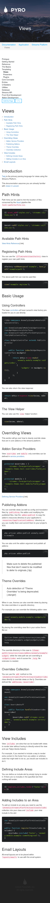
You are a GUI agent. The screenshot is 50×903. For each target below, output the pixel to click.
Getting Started (8, 61)
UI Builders (6, 84)
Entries (5, 82)
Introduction (9, 116)
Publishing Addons (13, 144)
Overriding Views (11, 138)
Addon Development (10, 97)
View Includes (9, 153)
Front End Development (11, 95)
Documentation (9, 44)
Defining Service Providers (12, 496)
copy (45, 210)
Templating (6, 69)
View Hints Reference (10, 243)
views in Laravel (12, 186)
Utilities (5, 87)
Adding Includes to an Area (16, 159)
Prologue (5, 59)
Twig (4, 176)
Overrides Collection (13, 150)
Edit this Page (8, 101)
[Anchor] (24, 171)
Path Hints (8, 120)
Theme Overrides (12, 147)
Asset (18, 202)
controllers (14, 310)
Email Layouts (9, 162)
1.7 (18, 101)
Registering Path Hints (14, 126)
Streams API (7, 92)
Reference (6, 64)
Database (6, 90)
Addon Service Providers (15, 141)
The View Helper (12, 135)
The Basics (6, 66)
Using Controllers (12, 132)
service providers (17, 456)
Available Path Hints (13, 123)
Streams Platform (39, 44)
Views (5, 72)
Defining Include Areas (14, 156)
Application (24, 44)
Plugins (6, 77)
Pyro (17, 10)
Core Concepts (8, 79)
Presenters (7, 74)
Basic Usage (9, 129)
